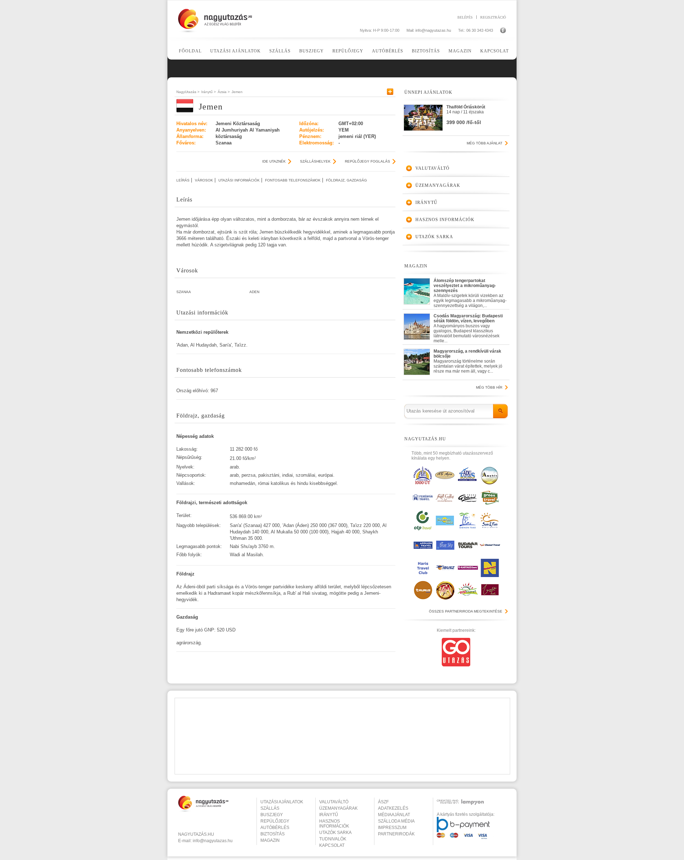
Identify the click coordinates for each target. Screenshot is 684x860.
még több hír (489, 387)
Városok (204, 180)
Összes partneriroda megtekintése (465, 611)
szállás (269, 808)
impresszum (392, 827)
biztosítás (272, 833)
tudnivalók (332, 838)
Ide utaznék (274, 161)
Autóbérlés (387, 50)
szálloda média (396, 821)
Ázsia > (224, 92)
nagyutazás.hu (196, 834)
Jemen (237, 92)
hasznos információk (334, 824)
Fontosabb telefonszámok (293, 180)
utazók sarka (335, 832)
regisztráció (493, 17)
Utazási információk (239, 180)
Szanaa (183, 292)
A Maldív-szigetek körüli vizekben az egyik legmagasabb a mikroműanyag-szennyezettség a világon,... (470, 291)
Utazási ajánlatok (235, 50)
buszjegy (271, 814)
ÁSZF (383, 801)
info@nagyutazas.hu (433, 30)
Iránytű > (208, 92)
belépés (465, 17)
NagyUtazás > (188, 92)
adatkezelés (393, 808)
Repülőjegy (347, 50)
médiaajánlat (394, 814)
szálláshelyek (315, 161)
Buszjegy (311, 50)
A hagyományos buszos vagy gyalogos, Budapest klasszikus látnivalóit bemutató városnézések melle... (468, 326)
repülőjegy (274, 821)
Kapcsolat (494, 50)
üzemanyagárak (338, 808)
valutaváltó (333, 801)
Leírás (183, 180)
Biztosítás (426, 50)
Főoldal (190, 50)
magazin (270, 840)
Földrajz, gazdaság (346, 180)
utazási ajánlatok (281, 801)
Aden (254, 292)
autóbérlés (274, 827)
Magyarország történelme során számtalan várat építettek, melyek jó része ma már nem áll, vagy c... (468, 361)
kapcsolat (331, 845)
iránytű (328, 814)
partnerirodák (396, 833)
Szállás (280, 50)
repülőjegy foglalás (367, 161)
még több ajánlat (484, 143)
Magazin (460, 50)
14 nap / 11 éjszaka (465, 114)
